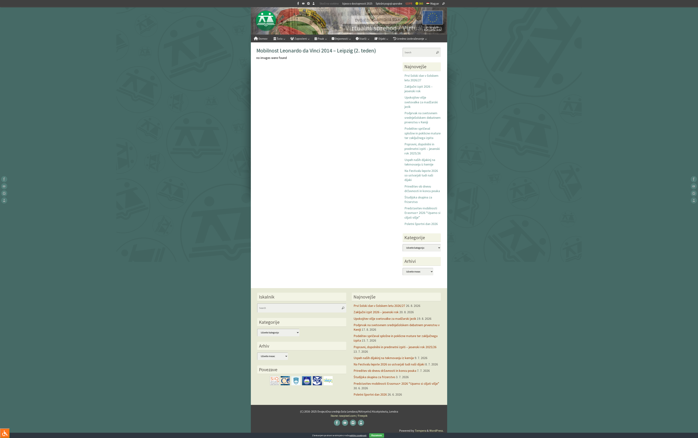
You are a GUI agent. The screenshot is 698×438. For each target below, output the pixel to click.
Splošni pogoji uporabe (389, 3)
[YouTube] (303, 3)
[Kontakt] (313, 3)
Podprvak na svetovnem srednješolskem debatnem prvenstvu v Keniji (422, 117)
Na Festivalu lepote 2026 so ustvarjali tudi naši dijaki (421, 175)
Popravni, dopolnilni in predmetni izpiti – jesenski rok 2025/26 (422, 148)
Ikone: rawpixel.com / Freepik (349, 415)
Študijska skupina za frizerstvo (374, 377)
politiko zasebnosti (357, 435)
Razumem (376, 435)
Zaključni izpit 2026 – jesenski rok (376, 312)
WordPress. (436, 430)
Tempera (420, 430)
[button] (349, 21)
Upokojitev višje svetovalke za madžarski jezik (421, 102)
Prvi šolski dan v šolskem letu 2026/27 (379, 306)
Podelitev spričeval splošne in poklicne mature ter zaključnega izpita (422, 133)
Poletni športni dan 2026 (421, 224)
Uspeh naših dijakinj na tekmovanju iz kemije (384, 358)
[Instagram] (308, 3)
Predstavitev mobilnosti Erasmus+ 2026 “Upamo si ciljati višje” (422, 212)
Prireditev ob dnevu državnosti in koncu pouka (385, 371)
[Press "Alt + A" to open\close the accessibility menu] (5, 433)
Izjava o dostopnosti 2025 (357, 3)
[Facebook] (298, 3)
